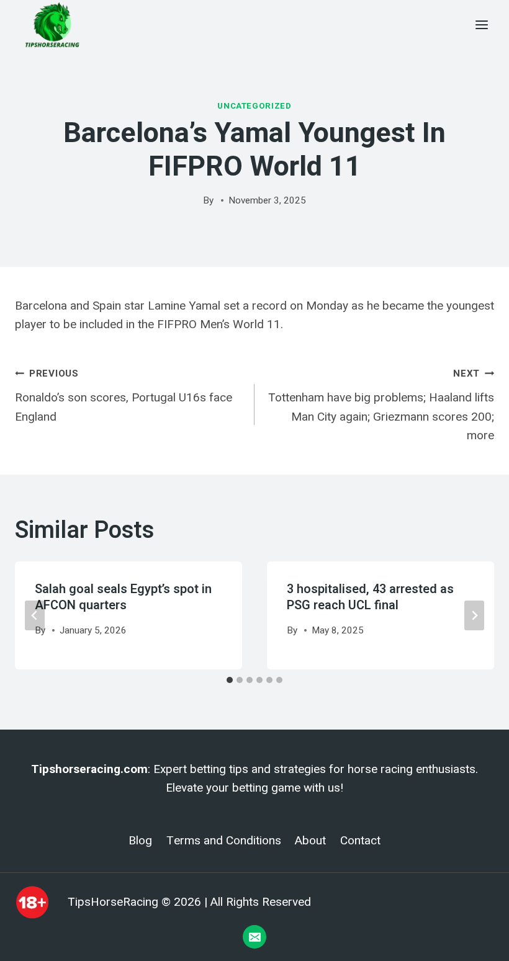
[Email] (254, 937)
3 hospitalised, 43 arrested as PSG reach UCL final (370, 597)
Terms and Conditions (223, 840)
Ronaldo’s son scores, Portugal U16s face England (123, 395)
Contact (360, 840)
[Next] (474, 615)
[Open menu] (481, 24)
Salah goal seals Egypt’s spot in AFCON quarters (123, 597)
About (310, 840)
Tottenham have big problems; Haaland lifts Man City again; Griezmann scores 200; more (381, 405)
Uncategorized (254, 105)
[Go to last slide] (35, 615)
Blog (140, 840)
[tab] (230, 680)
